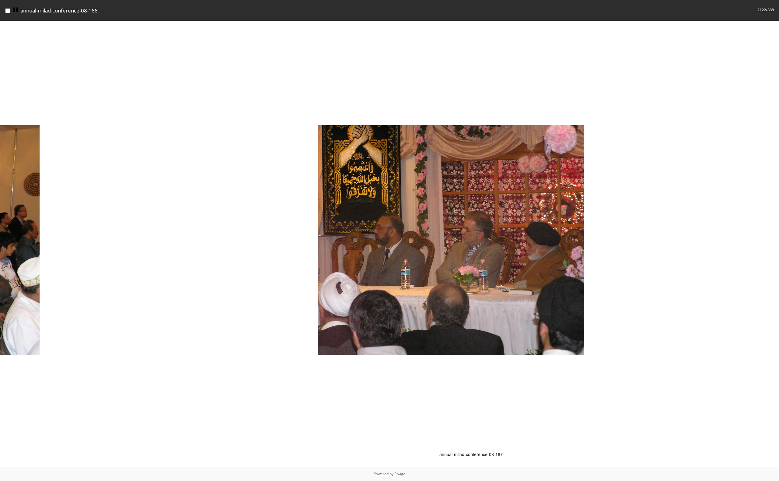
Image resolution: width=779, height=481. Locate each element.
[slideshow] (15, 10)
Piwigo (399, 473)
